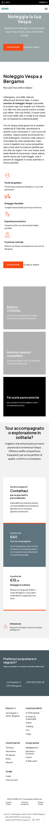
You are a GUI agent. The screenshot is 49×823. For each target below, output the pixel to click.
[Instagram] (10, 726)
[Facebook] (7, 726)
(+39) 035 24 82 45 (35, 682)
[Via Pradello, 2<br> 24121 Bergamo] (14, 676)
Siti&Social (37, 799)
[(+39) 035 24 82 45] (35, 676)
